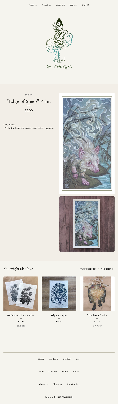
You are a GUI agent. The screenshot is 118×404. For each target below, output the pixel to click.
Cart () (85, 5)
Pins (41, 371)
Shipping (60, 5)
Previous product (88, 269)
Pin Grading (73, 384)
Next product (107, 269)
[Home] (59, 46)
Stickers (52, 371)
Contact (73, 5)
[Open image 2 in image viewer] (87, 224)
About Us (46, 5)
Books (75, 371)
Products (33, 5)
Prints (64, 371)
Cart (78, 359)
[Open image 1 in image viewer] (87, 143)
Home (41, 359)
